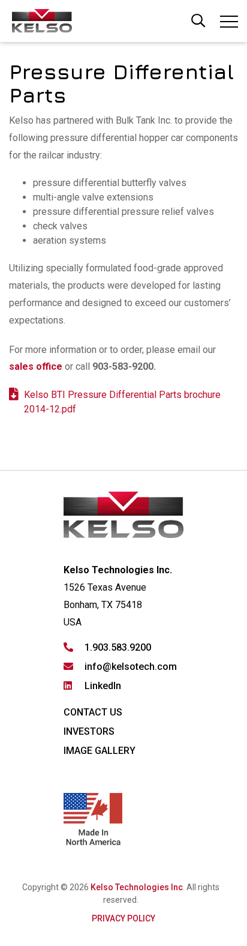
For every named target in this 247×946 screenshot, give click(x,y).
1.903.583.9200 (118, 647)
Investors (89, 731)
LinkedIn (103, 685)
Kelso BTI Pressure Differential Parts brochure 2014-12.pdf (122, 402)
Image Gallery (99, 750)
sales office (35, 366)
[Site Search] (198, 19)
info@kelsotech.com (131, 666)
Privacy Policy (123, 918)
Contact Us (93, 712)
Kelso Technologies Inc (137, 887)
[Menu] (229, 24)
